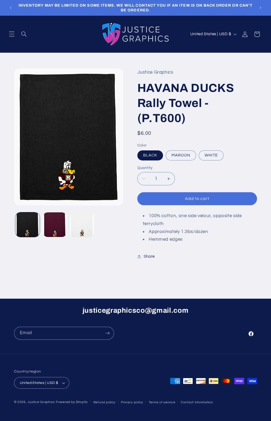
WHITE (211, 155)
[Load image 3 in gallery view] (82, 224)
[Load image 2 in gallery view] (55, 224)
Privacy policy (132, 402)
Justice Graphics (41, 402)
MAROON (180, 155)
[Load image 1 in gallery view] (27, 224)
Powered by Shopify (72, 402)
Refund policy (104, 402)
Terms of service (162, 402)
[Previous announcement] (10, 7)
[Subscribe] (107, 333)
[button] (12, 34)
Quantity (145, 168)
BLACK (150, 155)
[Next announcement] (260, 7)
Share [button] (149, 256)
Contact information (197, 402)
